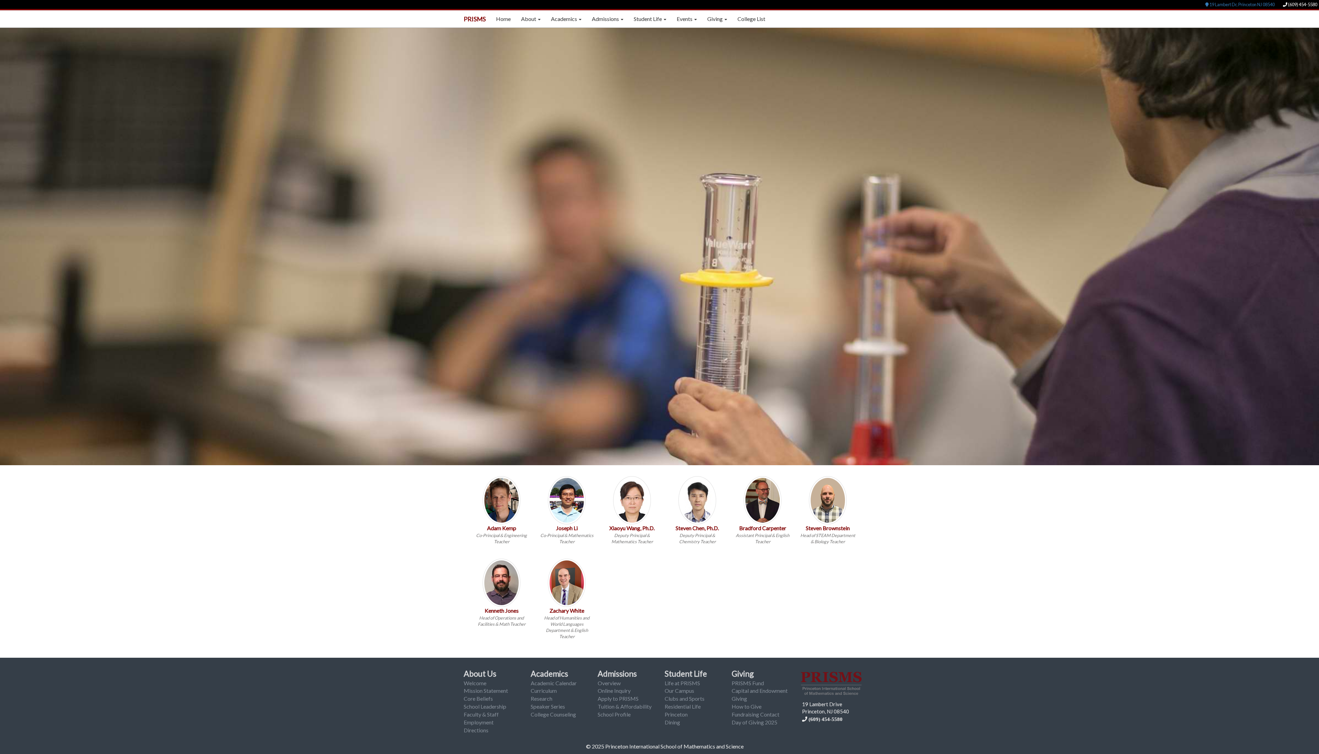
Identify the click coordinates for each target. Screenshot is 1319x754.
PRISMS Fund (748, 683)
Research (541, 698)
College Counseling (553, 714)
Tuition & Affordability (625, 706)
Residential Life (683, 706)
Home (503, 18)
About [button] (529, 18)
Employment (479, 722)
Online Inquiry (614, 690)
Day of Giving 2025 (754, 722)
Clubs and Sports (684, 698)
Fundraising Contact (755, 714)
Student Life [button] (648, 18)
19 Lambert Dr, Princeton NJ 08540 (1242, 4)
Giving (743, 673)
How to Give (747, 706)
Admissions (617, 673)
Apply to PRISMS (618, 698)
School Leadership (485, 706)
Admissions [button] (606, 18)
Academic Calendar (554, 683)
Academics (549, 673)
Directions (476, 730)
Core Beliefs (478, 698)
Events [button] (685, 18)
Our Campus (679, 690)
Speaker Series (548, 706)
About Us (480, 673)
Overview (609, 683)
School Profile (614, 714)
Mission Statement (486, 690)
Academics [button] (564, 18)
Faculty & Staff (481, 714)
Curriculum (544, 690)
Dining (672, 722)
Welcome (475, 683)
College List (751, 18)
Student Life (686, 673)
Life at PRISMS (682, 683)
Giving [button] (715, 18)
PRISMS (475, 19)
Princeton (676, 714)
